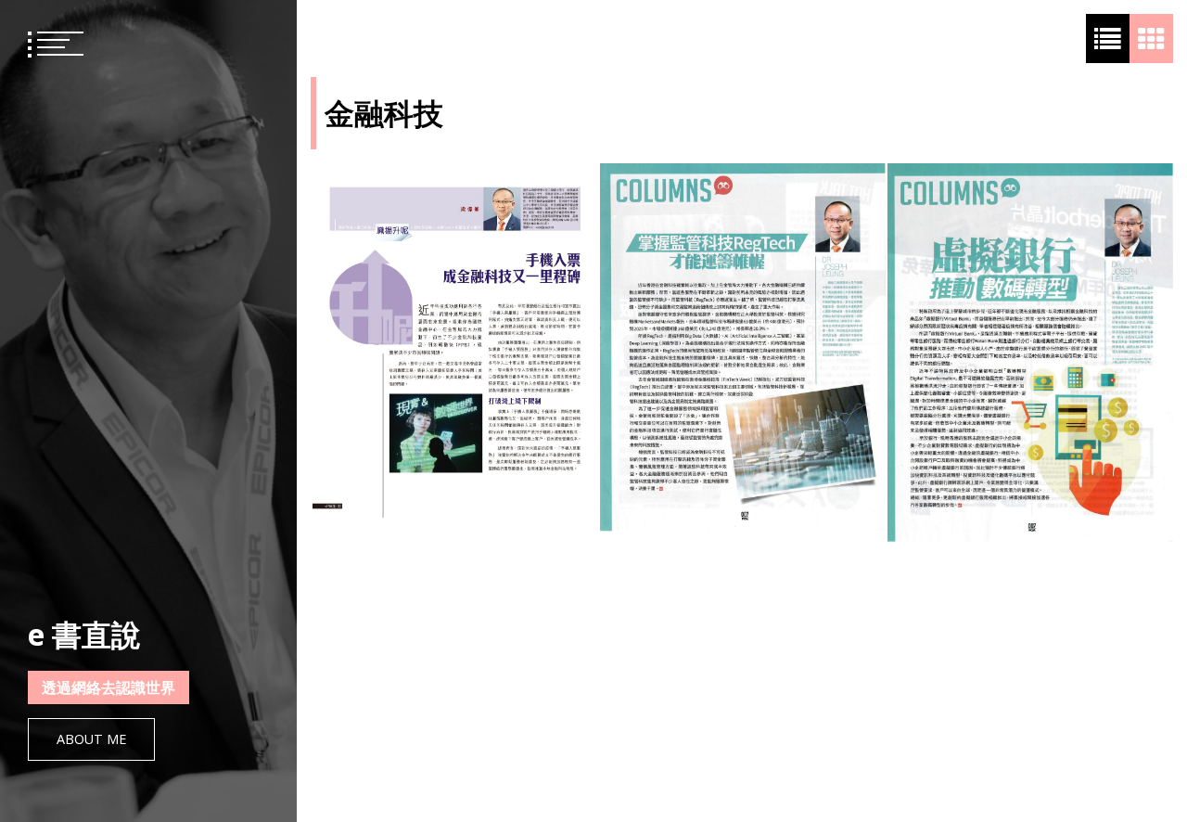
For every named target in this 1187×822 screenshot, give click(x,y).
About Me (91, 739)
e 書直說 (84, 634)
